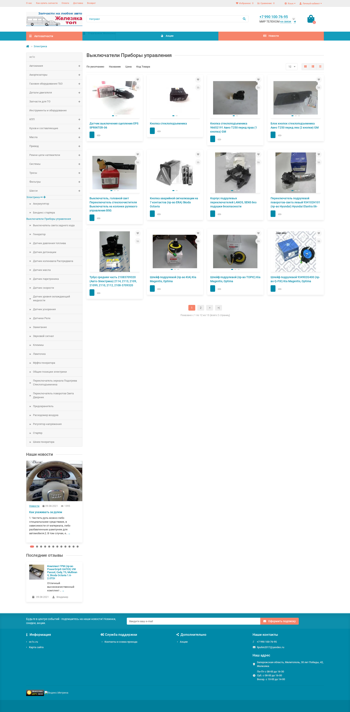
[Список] (313, 66)
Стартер (37, 432)
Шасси (33, 190)
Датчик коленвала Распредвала (53, 261)
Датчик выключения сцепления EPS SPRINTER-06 (114, 125)
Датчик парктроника (46, 278)
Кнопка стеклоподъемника (168, 123)
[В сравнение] (138, 87)
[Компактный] (320, 66)
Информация (40, 634)
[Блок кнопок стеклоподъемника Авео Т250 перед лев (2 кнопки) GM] (296, 98)
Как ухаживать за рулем (45, 512)
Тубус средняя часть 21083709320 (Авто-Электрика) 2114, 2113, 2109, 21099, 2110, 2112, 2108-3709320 (113, 281)
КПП (32, 119)
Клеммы (38, 344)
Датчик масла (42, 269)
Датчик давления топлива (49, 243)
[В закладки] (138, 80)
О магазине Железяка (101, 33)
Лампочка (39, 353)
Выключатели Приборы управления (48, 218)
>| (219, 307)
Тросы (33, 172)
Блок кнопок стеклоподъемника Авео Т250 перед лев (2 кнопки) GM (295, 125)
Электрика (40, 46)
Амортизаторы (38, 74)
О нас (29, 3)
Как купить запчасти (47, 3)
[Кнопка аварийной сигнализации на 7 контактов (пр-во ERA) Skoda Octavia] (175, 172)
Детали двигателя (40, 92)
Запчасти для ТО (39, 101)
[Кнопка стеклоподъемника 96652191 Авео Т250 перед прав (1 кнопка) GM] (235, 98)
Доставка (78, 3)
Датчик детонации (44, 252)
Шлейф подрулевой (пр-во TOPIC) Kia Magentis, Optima (235, 279)
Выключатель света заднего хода (54, 225)
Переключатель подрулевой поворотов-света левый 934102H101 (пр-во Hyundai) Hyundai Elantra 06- (295, 202)
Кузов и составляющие (43, 128)
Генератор (39, 234)
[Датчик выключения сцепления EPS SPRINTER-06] (115, 98)
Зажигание (40, 327)
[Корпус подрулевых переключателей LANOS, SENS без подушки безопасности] (235, 172)
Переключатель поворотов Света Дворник (53, 395)
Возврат (91, 3)
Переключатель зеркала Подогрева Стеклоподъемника (55, 382)
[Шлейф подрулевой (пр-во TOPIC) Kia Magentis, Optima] (235, 251)
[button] (32, 547)
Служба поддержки (121, 634)
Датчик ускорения (44, 309)
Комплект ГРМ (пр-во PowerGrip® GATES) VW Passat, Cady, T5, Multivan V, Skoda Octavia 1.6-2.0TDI (62, 572)
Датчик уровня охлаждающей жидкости (51, 298)
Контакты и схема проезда (121, 641)
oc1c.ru (33, 641)
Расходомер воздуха (45, 415)
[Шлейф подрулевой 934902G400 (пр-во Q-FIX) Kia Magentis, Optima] (296, 251)
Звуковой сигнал (43, 336)
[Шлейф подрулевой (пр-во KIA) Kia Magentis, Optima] (175, 251)
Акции (169, 35)
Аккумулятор (41, 203)
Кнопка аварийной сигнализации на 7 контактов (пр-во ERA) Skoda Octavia (174, 202)
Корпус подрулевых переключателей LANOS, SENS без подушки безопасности (233, 202)
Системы (35, 163)
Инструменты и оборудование (48, 110)
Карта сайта (36, 647)
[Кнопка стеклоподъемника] (175, 98)
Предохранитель (43, 406)
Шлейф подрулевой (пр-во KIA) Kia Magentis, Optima (173, 279)
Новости (274, 35)
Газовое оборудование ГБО (46, 83)
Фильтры (35, 181)
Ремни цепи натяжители (44, 155)
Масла (33, 137)
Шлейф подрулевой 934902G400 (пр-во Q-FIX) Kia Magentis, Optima (295, 279)
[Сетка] (305, 66)
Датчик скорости (43, 287)
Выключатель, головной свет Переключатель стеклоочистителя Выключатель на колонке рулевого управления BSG (113, 204)
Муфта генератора (44, 362)
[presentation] (26, 501)
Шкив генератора (43, 441)
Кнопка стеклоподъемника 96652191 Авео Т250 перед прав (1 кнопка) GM (233, 127)
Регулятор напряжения (47, 424)
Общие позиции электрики (50, 371)
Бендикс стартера (44, 212)
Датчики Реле (41, 318)
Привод (34, 146)
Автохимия (36, 65)
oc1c (32, 56)
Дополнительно (193, 634)
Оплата (65, 3)
